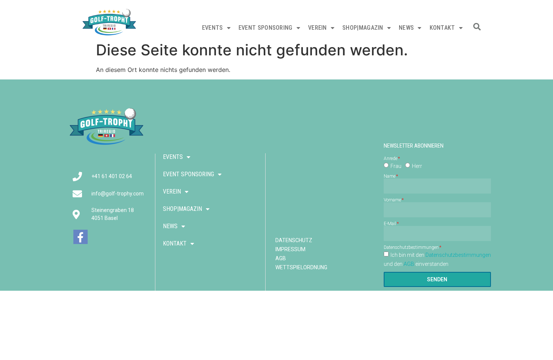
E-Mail (390, 223)
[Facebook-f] (80, 237)
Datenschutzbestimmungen (411, 247)
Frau (395, 166)
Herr (417, 166)
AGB (409, 264)
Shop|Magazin (362, 27)
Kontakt (442, 27)
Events (212, 27)
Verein (317, 27)
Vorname (392, 200)
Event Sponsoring (266, 27)
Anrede (390, 158)
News (406, 27)
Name (389, 176)
